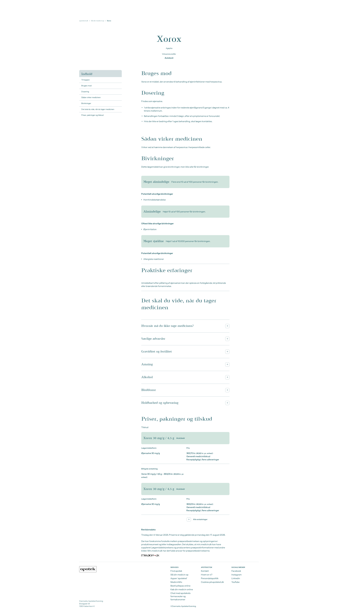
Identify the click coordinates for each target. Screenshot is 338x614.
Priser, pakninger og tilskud (92, 115)
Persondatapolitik (210, 578)
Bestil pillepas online (180, 585)
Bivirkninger (86, 103)
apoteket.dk (83, 21)
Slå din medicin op (97, 21)
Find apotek (176, 571)
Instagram (236, 574)
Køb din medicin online (181, 589)
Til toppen (85, 80)
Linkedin (235, 578)
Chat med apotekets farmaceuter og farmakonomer (180, 596)
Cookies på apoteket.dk (212, 582)
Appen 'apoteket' (178, 578)
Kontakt (205, 571)
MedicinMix (176, 582)
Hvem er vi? (206, 574)
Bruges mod (86, 85)
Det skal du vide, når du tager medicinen (97, 109)
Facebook (236, 571)
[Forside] (88, 569)
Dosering (85, 91)
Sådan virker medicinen (91, 97)
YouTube (235, 582)
